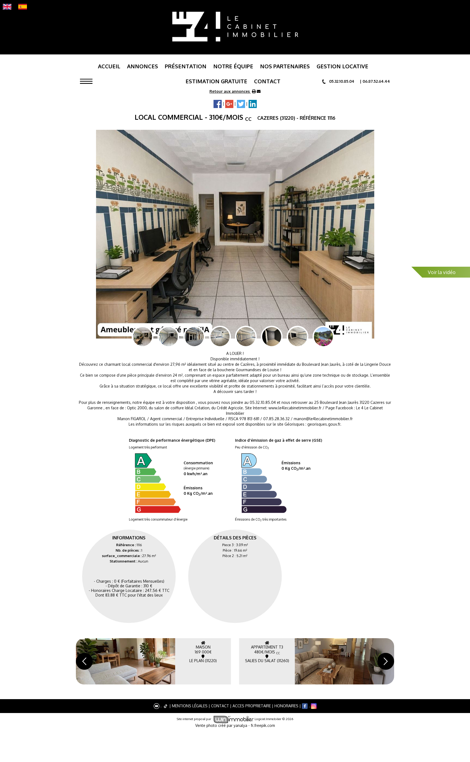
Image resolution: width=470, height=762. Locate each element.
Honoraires (286, 705)
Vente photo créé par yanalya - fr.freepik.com (235, 725)
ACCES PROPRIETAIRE (252, 705)
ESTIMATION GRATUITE (216, 81)
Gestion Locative (342, 66)
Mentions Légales (190, 705)
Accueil (109, 66)
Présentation (185, 66)
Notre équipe (233, 66)
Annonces (142, 66)
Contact (267, 81)
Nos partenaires (285, 66)
